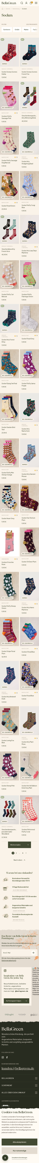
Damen (8, 9)
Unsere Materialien (19, 910)
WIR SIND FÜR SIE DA (18, 919)
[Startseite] (9, 3)
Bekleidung (16, 9)
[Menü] (35, 3)
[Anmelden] (26, 3)
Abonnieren (33, 952)
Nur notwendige (19, 1150)
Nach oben (18, 860)
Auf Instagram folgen (13, 1001)
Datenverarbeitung (9, 960)
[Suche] (22, 3)
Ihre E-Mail (6, 953)
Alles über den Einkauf (20, 890)
